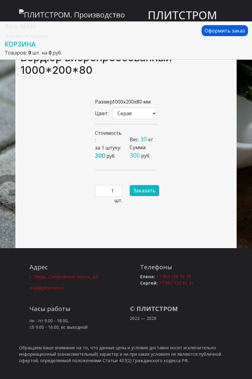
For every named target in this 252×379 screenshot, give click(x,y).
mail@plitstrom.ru (47, 288)
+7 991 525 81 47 (176, 283)
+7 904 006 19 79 (173, 276)
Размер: (102, 101)
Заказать (144, 190)
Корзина (20, 44)
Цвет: (101, 113)
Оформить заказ (225, 30)
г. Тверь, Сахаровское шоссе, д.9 (64, 276)
